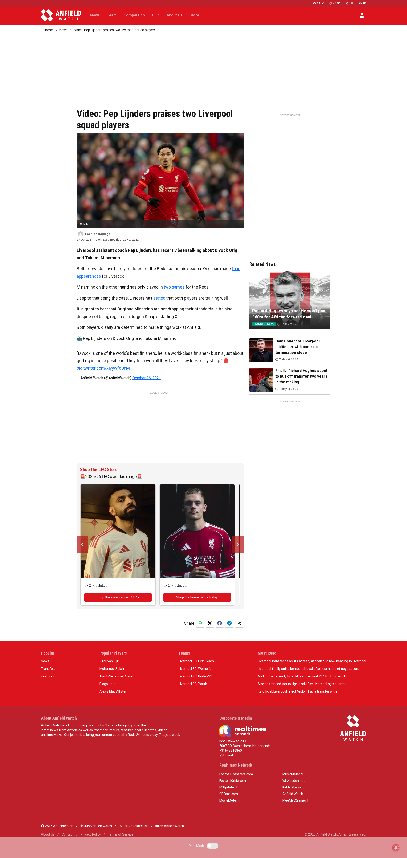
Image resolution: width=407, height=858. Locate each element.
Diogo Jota (107, 684)
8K (364, 3)
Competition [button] (134, 15)
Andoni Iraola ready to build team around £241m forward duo (303, 676)
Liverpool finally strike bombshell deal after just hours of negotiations (309, 669)
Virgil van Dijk (109, 661)
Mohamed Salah (111, 669)
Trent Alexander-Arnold (116, 676)
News (63, 30)
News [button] (95, 15)
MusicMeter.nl (292, 774)
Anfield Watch (292, 794)
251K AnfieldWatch (58, 826)
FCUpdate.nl (228, 787)
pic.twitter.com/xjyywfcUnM (103, 368)
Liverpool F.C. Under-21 (195, 676)
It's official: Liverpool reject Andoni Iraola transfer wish (297, 691)
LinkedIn (229, 755)
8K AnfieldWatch (171, 826)
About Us (48, 834)
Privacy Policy (91, 834)
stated (159, 298)
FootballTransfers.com (236, 774)
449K (336, 3)
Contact (67, 834)
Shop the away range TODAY (118, 597)
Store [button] (194, 15)
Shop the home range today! (197, 597)
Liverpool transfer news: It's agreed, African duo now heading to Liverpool (312, 661)
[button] (362, 15)
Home (48, 30)
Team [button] (112, 15)
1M (351, 3)
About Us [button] (175, 15)
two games (174, 287)
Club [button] (156, 15)
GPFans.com (228, 794)
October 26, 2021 (146, 378)
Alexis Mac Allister (112, 691)
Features (47, 676)
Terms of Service (120, 834)
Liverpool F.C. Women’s (195, 669)
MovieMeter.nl (229, 800)
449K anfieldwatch (98, 826)
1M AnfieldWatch (135, 826)
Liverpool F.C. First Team (196, 661)
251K (320, 3)
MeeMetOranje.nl (295, 800)
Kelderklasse (291, 787)
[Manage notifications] (396, 847)
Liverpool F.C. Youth (193, 684)
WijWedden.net (293, 781)
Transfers (48, 669)
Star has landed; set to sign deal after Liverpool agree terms (302, 684)
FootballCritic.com (232, 781)
